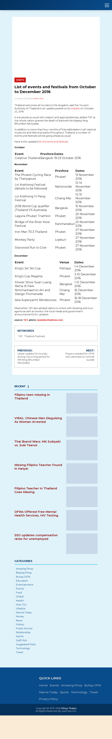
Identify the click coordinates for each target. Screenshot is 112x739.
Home (43, 685)
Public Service (24, 628)
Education (22, 580)
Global (20, 596)
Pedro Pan (38, 98)
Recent (20, 386)
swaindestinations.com (50, 320)
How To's (21, 604)
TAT (25, 320)
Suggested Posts (26, 644)
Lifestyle (20, 608)
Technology (23, 648)
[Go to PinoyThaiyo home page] (20, 5)
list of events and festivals (53, 141)
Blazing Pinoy (24, 572)
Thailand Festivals (34, 336)
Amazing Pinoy (24, 568)
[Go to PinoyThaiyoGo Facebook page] (28, 688)
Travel (19, 652)
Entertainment (24, 584)
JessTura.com (68, 711)
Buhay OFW (23, 576)
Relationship (23, 632)
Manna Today (24, 612)
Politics (20, 624)
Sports (19, 636)
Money (20, 616)
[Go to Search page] (8, 688)
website (75, 108)
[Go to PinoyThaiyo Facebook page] (18, 688)
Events (20, 80)
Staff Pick (21, 640)
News (19, 620)
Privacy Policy (48, 699)
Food (19, 592)
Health (20, 600)
